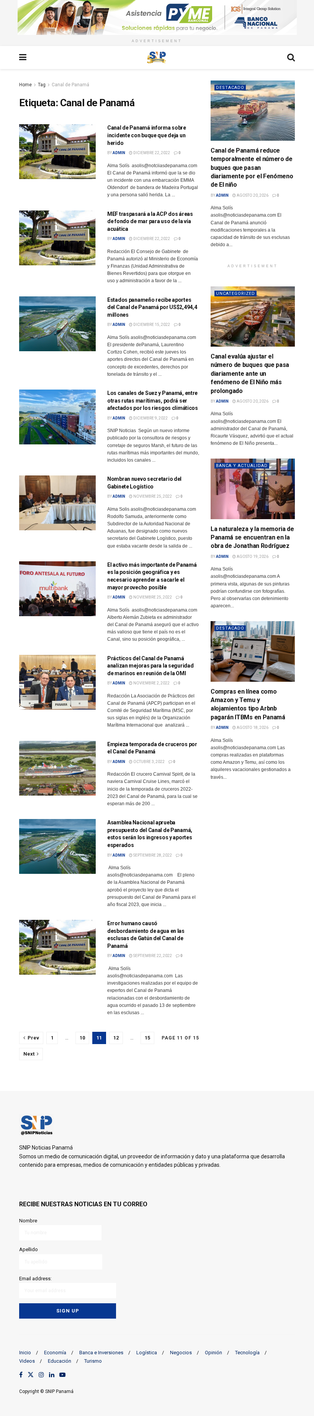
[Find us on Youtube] (62, 1375)
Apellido (28, 1249)
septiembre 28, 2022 (152, 855)
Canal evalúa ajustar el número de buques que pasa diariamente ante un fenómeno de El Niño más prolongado (250, 374)
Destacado (230, 87)
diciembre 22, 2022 (151, 153)
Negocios (181, 1352)
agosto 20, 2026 (252, 195)
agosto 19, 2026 (252, 556)
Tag (42, 84)
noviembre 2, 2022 (151, 683)
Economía (55, 1352)
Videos (27, 1361)
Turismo (93, 1361)
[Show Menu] (22, 57)
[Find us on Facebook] (21, 1375)
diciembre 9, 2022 (150, 418)
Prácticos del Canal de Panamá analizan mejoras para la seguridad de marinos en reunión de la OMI (150, 665)
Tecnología (247, 1352)
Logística (146, 1352)
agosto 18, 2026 (252, 727)
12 (116, 1038)
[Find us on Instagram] (41, 1375)
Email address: (35, 1278)
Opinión (213, 1352)
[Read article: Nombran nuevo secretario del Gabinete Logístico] (57, 502)
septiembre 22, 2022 (152, 956)
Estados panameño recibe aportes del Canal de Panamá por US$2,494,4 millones (152, 307)
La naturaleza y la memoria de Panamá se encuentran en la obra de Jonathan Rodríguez (252, 537)
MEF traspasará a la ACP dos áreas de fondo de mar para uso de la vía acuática (150, 221)
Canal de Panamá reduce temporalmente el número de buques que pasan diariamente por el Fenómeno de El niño (252, 168)
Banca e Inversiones (101, 1352)
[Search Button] (291, 57)
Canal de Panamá (70, 84)
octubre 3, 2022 (148, 762)
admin (119, 153)
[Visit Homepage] (157, 57)
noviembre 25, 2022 (152, 496)
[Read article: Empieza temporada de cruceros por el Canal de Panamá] (57, 768)
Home (25, 84)
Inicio (25, 1352)
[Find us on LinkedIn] (51, 1375)
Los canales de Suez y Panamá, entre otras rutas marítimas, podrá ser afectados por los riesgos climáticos (152, 400)
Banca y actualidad (242, 465)
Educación (59, 1361)
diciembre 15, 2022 (151, 324)
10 (82, 1038)
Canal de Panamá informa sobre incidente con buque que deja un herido (146, 135)
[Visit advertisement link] (157, 17)
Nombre (28, 1221)
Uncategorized (235, 293)
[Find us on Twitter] (31, 1375)
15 (147, 1038)
